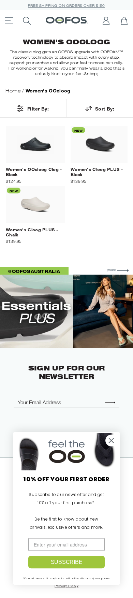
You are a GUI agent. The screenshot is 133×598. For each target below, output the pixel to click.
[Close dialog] (111, 440)
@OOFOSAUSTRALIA (34, 271)
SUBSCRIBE (67, 562)
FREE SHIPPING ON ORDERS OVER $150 (66, 5)
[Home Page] (67, 21)
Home (13, 90)
